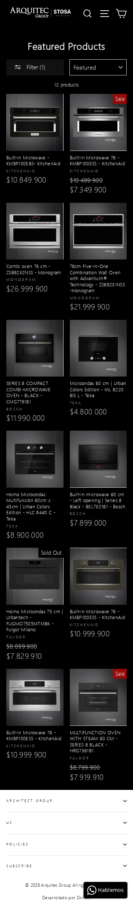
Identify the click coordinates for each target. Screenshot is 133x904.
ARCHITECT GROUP (29, 800)
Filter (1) (35, 67)
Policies (17, 844)
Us (9, 822)
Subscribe (19, 865)
